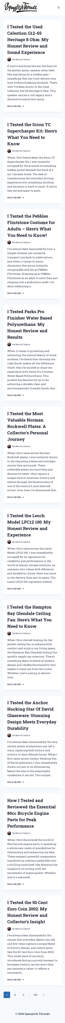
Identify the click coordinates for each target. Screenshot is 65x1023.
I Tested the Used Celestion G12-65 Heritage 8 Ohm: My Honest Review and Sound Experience (28, 39)
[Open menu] (58, 7)
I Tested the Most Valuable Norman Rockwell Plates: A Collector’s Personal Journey (27, 426)
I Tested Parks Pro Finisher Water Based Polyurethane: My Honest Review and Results (29, 324)
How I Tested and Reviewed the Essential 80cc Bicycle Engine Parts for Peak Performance (31, 813)
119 (35, 994)
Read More (15, 106)
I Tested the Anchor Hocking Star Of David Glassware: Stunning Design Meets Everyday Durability (32, 715)
